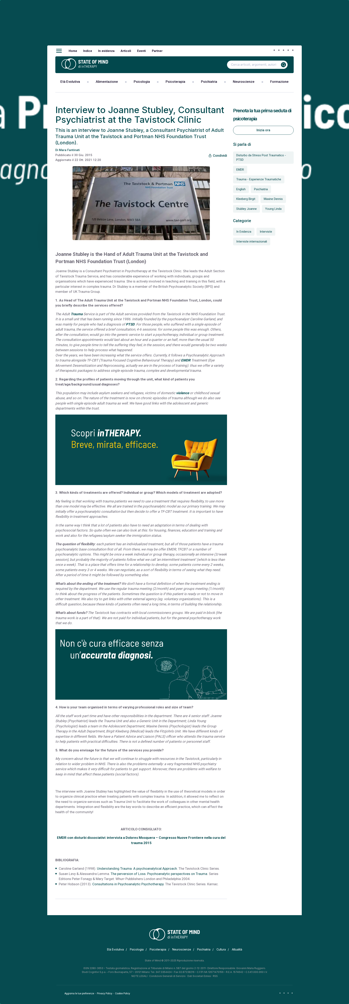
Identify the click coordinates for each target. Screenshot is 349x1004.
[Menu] (59, 51)
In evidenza (106, 51)
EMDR (185, 360)
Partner (157, 51)
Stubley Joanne (246, 209)
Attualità (237, 949)
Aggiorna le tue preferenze (79, 993)
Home (73, 51)
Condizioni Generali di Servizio (167, 976)
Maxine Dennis (273, 199)
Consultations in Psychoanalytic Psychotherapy (128, 884)
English (241, 189)
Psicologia (142, 82)
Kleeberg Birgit (245, 199)
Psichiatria (209, 82)
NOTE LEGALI (139, 976)
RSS (215, 976)
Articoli (126, 51)
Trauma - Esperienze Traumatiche (258, 179)
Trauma (77, 314)
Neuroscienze (243, 82)
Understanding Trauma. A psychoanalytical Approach (137, 868)
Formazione (279, 82)
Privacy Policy (104, 993)
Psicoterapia (175, 82)
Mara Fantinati (69, 150)
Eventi (141, 51)
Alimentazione (107, 82)
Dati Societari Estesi (199, 976)
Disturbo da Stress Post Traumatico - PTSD (261, 157)
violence (182, 393)
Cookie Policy (122, 993)
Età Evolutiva (70, 82)
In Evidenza (243, 231)
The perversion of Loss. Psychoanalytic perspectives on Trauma (159, 874)
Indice (87, 51)
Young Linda (273, 209)
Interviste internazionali (251, 241)
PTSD (130, 324)
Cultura (221, 949)
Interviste (266, 231)
